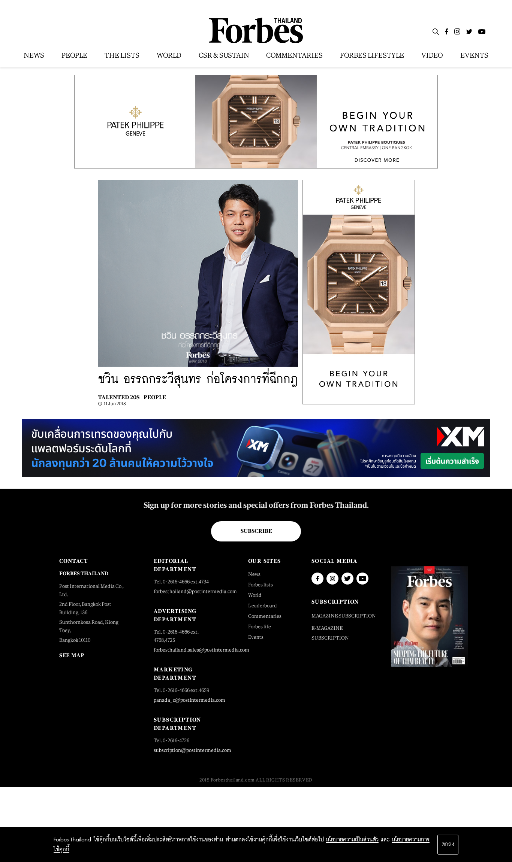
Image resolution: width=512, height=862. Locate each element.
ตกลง (448, 844)
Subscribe (256, 531)
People (155, 397)
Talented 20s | (120, 397)
